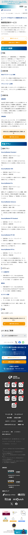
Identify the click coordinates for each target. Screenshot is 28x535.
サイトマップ (13, 443)
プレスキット (18, 441)
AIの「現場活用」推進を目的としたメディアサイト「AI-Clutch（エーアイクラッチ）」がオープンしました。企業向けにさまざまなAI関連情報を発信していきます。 (14, 2)
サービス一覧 (8, 414)
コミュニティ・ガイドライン (7, 441)
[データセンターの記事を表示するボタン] (14, 391)
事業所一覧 (21, 424)
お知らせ (20, 421)
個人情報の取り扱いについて (17, 438)
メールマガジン (17, 431)
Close (14, 530)
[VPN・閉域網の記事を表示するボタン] (14, 385)
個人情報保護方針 (5, 438)
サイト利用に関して (6, 443)
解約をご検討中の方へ (6, 434)
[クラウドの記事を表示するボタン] (21, 385)
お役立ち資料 (17, 417)
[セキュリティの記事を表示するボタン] (7, 391)
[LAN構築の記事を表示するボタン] (21, 391)
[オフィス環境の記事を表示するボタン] (14, 405)
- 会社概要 (10, 477)
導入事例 (9, 417)
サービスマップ (19, 414)
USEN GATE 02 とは (10, 424)
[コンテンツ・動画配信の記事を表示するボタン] (21, 398)
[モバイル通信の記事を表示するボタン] (7, 398)
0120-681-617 (10, 368)
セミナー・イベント (10, 421)
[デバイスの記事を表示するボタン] (14, 398)
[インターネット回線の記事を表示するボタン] (7, 385)
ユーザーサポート (5, 431)
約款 (12, 431)
